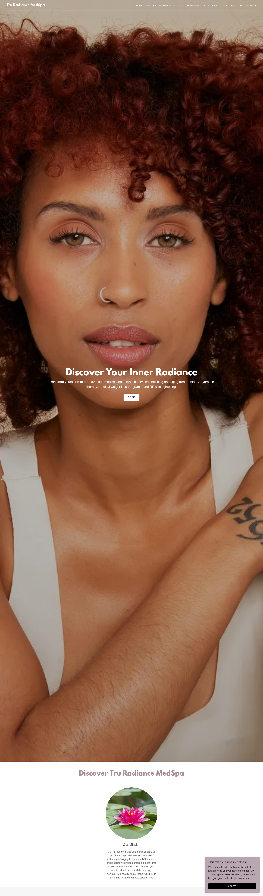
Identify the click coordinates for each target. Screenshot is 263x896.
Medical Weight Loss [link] (161, 5)
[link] (26, 5)
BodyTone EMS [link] (190, 5)
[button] (251, 5)
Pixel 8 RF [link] (210, 5)
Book (131, 397)
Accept (232, 886)
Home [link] (139, 5)
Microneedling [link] (231, 5)
